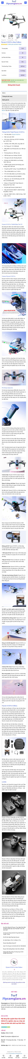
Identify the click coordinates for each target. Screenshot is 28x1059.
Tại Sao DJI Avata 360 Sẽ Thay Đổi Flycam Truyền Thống (13, 933)
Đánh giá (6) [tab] (5, 100)
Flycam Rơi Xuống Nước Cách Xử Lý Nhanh (13, 949)
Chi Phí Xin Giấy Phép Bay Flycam (11, 937)
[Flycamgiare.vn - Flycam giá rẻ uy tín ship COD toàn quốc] (14, 2)
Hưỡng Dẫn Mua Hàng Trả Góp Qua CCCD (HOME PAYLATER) (13, 952)
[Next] (24, 19)
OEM (16, 40)
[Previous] (3, 19)
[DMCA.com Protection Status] (5, 1027)
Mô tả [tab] (3, 93)
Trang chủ (3, 40)
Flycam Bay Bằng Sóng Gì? (9, 943)
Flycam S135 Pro (16, 134)
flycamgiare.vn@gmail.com (15, 1053)
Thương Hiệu (10, 40)
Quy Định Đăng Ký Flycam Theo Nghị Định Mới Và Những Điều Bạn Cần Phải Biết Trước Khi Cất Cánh (14, 929)
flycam (3, 110)
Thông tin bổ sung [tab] (7, 96)
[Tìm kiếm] (25, 2)
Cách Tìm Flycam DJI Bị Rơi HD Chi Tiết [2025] (14, 946)
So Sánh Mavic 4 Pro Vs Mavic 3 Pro (12, 940)
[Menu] (2, 2)
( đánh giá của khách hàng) (14, 44)
